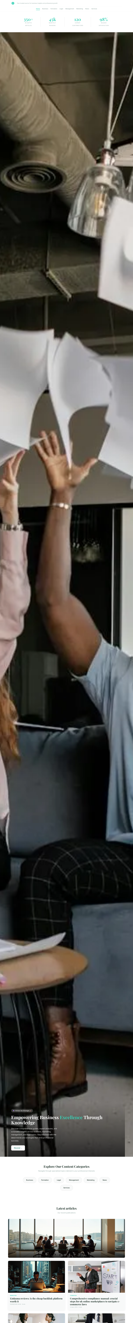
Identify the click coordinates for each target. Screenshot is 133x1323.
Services (94, 9)
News (87, 9)
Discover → (18, 1148)
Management (69, 9)
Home (38, 9)
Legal (61, 9)
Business (45, 9)
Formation (54, 9)
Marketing (79, 9)
